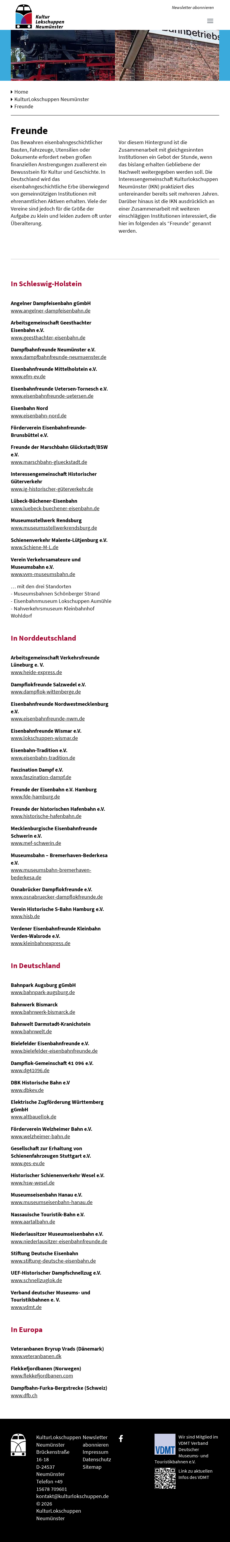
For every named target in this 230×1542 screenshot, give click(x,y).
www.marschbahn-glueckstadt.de (49, 462)
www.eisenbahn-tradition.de (43, 758)
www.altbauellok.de (33, 1116)
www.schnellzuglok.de (36, 1280)
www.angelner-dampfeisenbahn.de (50, 310)
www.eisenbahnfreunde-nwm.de (48, 718)
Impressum (95, 1452)
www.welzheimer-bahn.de (40, 1136)
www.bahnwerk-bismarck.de (43, 1012)
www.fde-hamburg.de (35, 796)
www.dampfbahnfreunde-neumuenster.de (58, 357)
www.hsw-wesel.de (33, 1183)
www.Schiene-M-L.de (34, 547)
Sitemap (92, 1467)
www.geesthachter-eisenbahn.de (48, 337)
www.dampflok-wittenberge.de (46, 691)
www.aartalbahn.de (33, 1221)
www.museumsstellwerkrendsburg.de (54, 528)
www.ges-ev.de (28, 1163)
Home (21, 92)
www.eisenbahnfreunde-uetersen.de (52, 396)
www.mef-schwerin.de (36, 843)
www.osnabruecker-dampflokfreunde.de (57, 897)
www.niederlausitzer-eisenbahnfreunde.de (59, 1241)
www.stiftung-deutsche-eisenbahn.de (53, 1261)
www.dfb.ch (24, 1395)
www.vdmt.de (26, 1307)
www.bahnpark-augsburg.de (43, 992)
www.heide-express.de (36, 672)
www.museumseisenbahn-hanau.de (52, 1202)
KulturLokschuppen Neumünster (51, 99)
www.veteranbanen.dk (36, 1356)
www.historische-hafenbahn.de (46, 816)
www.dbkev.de (27, 1090)
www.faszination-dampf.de (41, 777)
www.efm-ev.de (28, 376)
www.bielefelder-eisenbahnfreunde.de (54, 1051)
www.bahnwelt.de (31, 1031)
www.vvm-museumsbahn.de (43, 574)
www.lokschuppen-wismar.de (44, 738)
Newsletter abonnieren (193, 7)
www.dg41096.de (30, 1070)
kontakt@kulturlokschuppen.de (72, 1496)
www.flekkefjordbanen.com (42, 1375)
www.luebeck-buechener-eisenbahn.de (55, 508)
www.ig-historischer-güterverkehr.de (52, 489)
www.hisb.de (25, 916)
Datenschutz (97, 1459)
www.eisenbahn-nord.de (38, 415)
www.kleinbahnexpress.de (40, 943)
